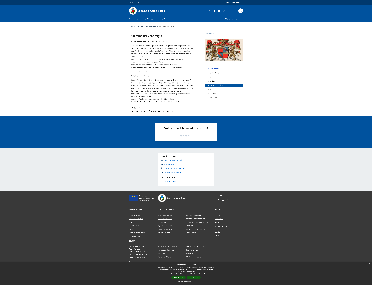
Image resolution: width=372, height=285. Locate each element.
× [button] (370, 264)
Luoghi (217, 232)
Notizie (217, 215)
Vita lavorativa (162, 222)
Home (133, 26)
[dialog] (186, 273)
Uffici (130, 222)
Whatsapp (154, 111)
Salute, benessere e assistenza (196, 229)
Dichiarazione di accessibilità (195, 257)
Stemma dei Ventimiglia (215, 85)
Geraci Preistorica (213, 73)
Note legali (189, 253)
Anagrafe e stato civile (165, 215)
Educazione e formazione (194, 215)
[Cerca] (240, 10)
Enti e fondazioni (134, 226)
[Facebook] (214, 10)
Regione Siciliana (134, 2)
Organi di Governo (135, 215)
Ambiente (189, 225)
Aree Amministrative (136, 219)
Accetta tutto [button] (178, 277)
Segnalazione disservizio (166, 250)
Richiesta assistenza (164, 257)
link (205, 273)
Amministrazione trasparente (196, 246)
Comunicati (219, 219)
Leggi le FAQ (162, 253)
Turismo (140, 26)
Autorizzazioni (191, 232)
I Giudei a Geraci (212, 97)
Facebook (137, 111)
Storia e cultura (151, 26)
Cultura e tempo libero (165, 219)
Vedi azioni (209, 33)
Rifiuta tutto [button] (193, 277)
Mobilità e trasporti (164, 233)
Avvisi (217, 222)
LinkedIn (172, 111)
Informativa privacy (192, 250)
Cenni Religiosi (212, 93)
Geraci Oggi (211, 81)
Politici (131, 229)
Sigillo (209, 89)
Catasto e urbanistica (165, 229)
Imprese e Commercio (165, 226)
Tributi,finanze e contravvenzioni (197, 222)
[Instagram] (223, 10)
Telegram (163, 111)
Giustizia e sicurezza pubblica (196, 218)
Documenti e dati (134, 236)
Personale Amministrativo (137, 233)
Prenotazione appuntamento (167, 246)
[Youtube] (218, 10)
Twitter (145, 111)
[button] (186, 282)
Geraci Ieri (210, 77)
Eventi (217, 235)
